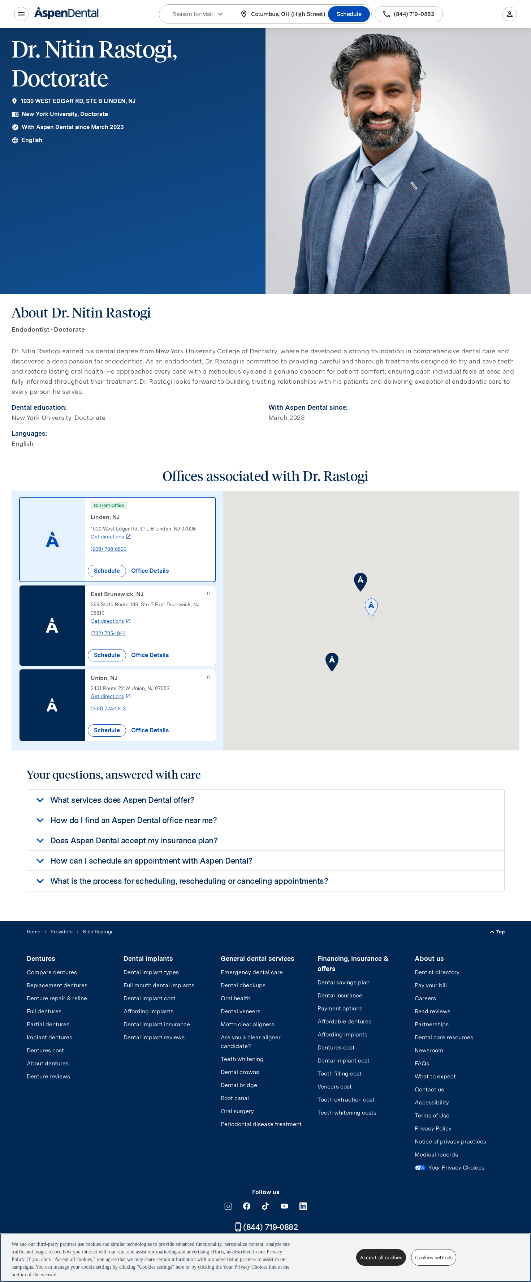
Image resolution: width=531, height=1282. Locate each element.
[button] (371, 608)
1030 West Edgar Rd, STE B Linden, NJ (78, 101)
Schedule (349, 13)
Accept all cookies (381, 1257)
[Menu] (21, 14)
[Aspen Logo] (66, 14)
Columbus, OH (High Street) (288, 13)
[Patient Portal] (509, 14)
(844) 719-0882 (414, 13)
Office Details (150, 570)
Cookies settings (433, 1257)
